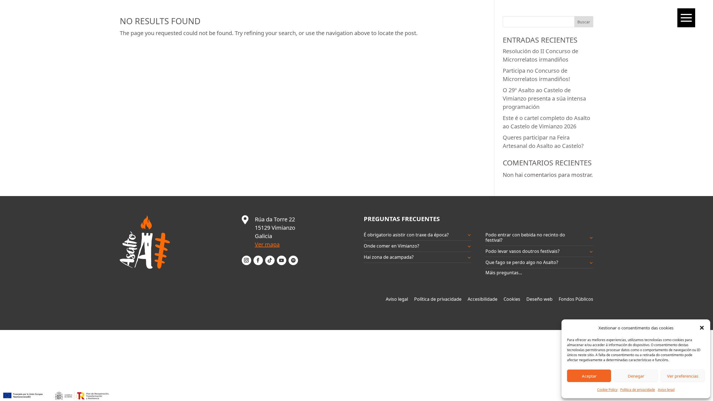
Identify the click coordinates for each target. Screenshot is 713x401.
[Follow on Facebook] (258, 260)
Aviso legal (666, 389)
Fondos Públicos (576, 299)
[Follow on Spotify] (293, 260)
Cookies (512, 299)
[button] (702, 328)
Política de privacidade (637, 389)
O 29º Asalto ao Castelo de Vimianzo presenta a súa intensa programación (544, 98)
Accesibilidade (482, 299)
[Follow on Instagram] (246, 260)
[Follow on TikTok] (270, 260)
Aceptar (589, 376)
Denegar (636, 376)
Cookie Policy (607, 389)
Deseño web (539, 299)
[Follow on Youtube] (281, 260)
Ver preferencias (682, 376)
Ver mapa (267, 244)
